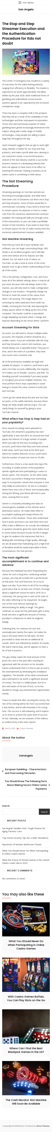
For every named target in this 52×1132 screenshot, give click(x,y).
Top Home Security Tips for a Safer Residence (25, 837)
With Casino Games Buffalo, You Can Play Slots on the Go (26, 998)
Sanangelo (26, 755)
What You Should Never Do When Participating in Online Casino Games (25, 852)
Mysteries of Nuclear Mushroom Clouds (21, 844)
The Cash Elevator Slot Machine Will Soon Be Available (26, 1101)
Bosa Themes (43, 1126)
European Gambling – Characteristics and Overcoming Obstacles (25, 771)
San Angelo (26, 9)
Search (6, 805)
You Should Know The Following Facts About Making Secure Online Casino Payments (26, 785)
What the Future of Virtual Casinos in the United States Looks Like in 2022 (25, 861)
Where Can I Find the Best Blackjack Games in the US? (26, 1050)
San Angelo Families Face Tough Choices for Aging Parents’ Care (23, 830)
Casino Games (26, 728)
